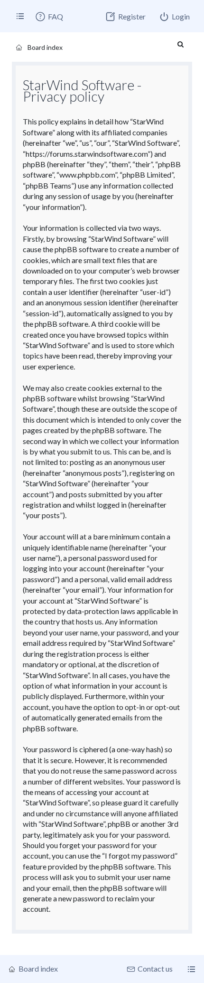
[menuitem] (49, 16)
